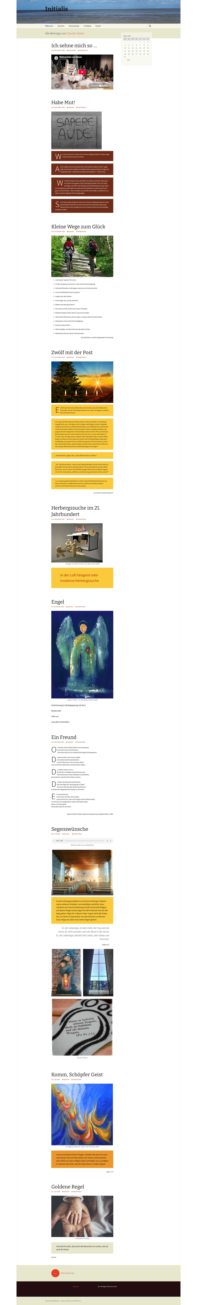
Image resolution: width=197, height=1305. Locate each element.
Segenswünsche (69, 829)
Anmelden (76, 1286)
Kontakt (98, 26)
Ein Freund (63, 737)
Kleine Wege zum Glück (78, 227)
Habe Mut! (63, 102)
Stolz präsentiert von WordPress (71, 1301)
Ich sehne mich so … (74, 46)
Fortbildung (87, 26)
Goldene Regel (67, 1187)
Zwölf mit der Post (72, 352)
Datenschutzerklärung (52, 1301)
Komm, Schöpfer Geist (77, 1075)
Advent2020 (72, 50)
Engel (57, 602)
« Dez (128, 60)
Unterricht (61, 26)
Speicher (71, 107)
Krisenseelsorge (74, 26)
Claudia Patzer (75, 33)
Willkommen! (49, 26)
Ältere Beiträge (64, 1273)
